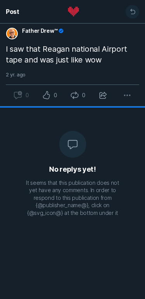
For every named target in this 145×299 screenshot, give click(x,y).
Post (12, 11)
